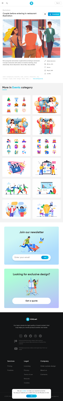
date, (15, 78)
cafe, (22, 76)
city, (38, 76)
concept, (5, 78)
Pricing (9, 366)
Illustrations (6, 10)
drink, (27, 78)
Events (16, 87)
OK (31, 396)
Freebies (10, 370)
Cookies (27, 383)
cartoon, (26, 76)
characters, (33, 76)
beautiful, (17, 76)
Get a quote (31, 301)
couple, (11, 78)
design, (19, 78)
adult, (4, 76)
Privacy (26, 370)
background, (10, 76)
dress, (24, 78)
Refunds (27, 379)
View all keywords (38, 78)
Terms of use (28, 374)
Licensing (27, 366)
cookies (24, 391)
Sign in (58, 3)
